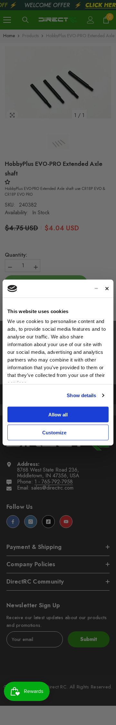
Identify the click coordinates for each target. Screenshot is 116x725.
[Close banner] (107, 288)
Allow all (58, 414)
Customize (54, 432)
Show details (81, 395)
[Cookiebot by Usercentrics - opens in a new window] (73, 289)
